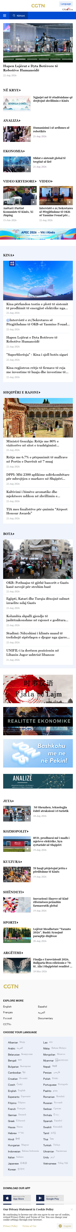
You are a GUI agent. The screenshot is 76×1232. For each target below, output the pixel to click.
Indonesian (23, 1151)
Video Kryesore (19, 181)
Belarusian (20, 1054)
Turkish (51, 1145)
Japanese (17, 1163)
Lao (47, 1042)
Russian (52, 1103)
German (17, 1115)
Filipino (17, 1103)
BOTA (7, 534)
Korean (16, 1169)
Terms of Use (29, 1226)
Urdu (48, 1157)
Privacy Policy (10, 1226)
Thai (48, 1139)
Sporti (9, 922)
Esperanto (19, 1096)
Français (8, 1012)
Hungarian (18, 1145)
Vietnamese (55, 1163)
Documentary (45, 1018)
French (16, 1109)
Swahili (52, 1127)
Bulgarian (19, 1066)
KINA (7, 255)
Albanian (16, 1042)
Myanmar (55, 1060)
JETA (7, 801)
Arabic (15, 1048)
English (7, 1006)
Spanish (52, 1121)
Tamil (49, 1133)
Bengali (15, 1060)
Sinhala (51, 1115)
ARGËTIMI (12, 953)
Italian (16, 1157)
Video (45, 181)
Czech (15, 1084)
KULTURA (11, 862)
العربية (41, 1012)
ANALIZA (11, 120)
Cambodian (16, 1072)
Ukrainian (54, 1151)
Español (42, 1006)
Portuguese (55, 1084)
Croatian (17, 1078)
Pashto (50, 1090)
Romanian (53, 1096)
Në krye (11, 90)
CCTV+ (7, 1024)
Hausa (15, 1127)
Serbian (52, 1109)
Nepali (50, 1066)
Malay (54, 1048)
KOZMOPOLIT (15, 831)
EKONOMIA (13, 151)
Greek (16, 1121)
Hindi (14, 1139)
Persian (51, 1072)
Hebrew (16, 1133)
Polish (50, 1078)
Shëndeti (12, 892)
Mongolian (54, 1054)
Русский (7, 1018)
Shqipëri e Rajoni (20, 392)
